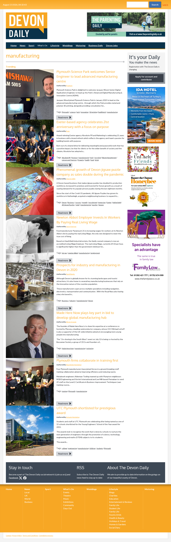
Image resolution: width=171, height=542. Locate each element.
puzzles (95, 205)
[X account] (20, 478)
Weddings (68, 45)
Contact (8, 536)
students (100, 448)
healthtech (102, 112)
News (22, 45)
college (64, 448)
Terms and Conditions (30, 536)
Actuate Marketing (72, 417)
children (93, 448)
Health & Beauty (116, 518)
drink (97, 160)
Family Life (114, 505)
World (27, 498)
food (92, 160)
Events (66, 492)
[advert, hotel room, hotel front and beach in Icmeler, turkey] (146, 115)
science (72, 112)
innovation (84, 112)
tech (78, 112)
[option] (126, 24)
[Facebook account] (24, 478)
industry (73, 301)
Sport (31, 45)
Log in (165, 4)
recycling (97, 158)
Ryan (68, 131)
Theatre (67, 495)
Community (68, 505)
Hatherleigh (116, 202)
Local (26, 492)
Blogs (111, 492)
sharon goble (70, 179)
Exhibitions (68, 502)
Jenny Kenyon (71, 226)
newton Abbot (73, 253)
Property (81, 160)
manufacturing (112, 112)
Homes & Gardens (117, 524)
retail (77, 205)
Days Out (67, 508)
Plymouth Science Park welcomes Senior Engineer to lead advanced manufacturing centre (87, 76)
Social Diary (114, 527)
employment (95, 253)
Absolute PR (66, 158)
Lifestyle (54, 45)
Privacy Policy (17, 536)
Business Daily (96, 45)
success (78, 202)
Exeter (109, 202)
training (64, 391)
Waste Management (109, 158)
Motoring (80, 45)
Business (71, 202)
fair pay (64, 253)
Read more (63, 117)
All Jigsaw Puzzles (68, 205)
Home (14, 45)
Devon (64, 202)
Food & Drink (115, 514)
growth (84, 202)
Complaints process (46, 536)
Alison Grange (71, 322)
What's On (42, 45)
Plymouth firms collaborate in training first (87, 360)
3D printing (93, 112)
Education (113, 498)
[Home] (45, 25)
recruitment (92, 202)
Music (66, 498)
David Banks (70, 274)
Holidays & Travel (117, 521)
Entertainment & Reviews (120, 502)
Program (69, 86)
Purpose (74, 158)
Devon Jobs (112, 45)
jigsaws (101, 205)
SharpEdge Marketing (73, 365)
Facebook (13, 477)
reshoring (89, 348)
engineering (72, 448)
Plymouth (65, 112)
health (87, 160)
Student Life (114, 508)
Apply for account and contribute (146, 78)
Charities (113, 495)
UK (26, 495)
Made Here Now (68, 348)
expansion (102, 202)
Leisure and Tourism (69, 160)
